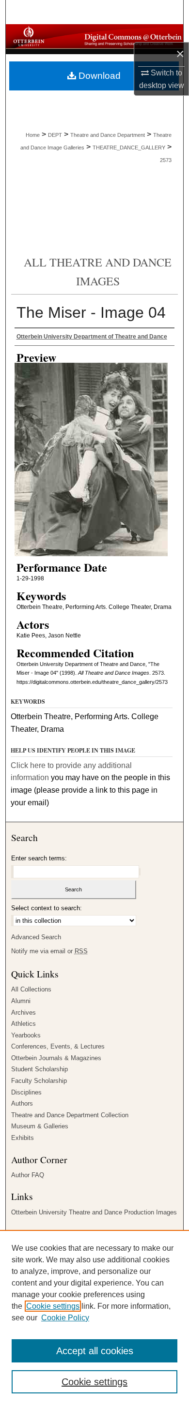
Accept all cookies (94, 1351)
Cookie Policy (65, 1318)
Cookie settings (52, 1306)
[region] (94, 1317)
